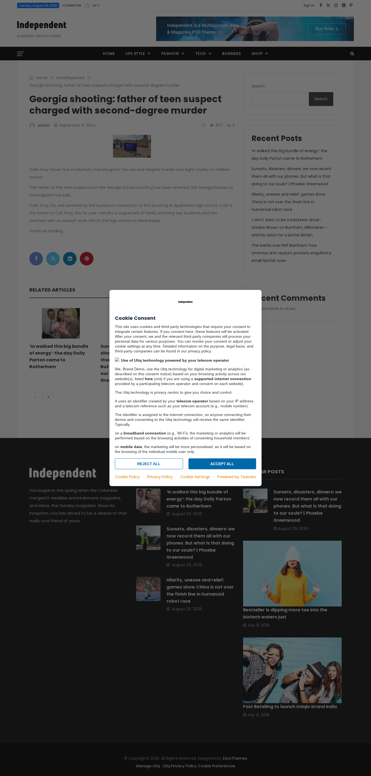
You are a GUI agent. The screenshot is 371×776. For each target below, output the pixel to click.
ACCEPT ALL (222, 464)
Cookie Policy (127, 477)
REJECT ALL (149, 464)
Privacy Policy (160, 477)
